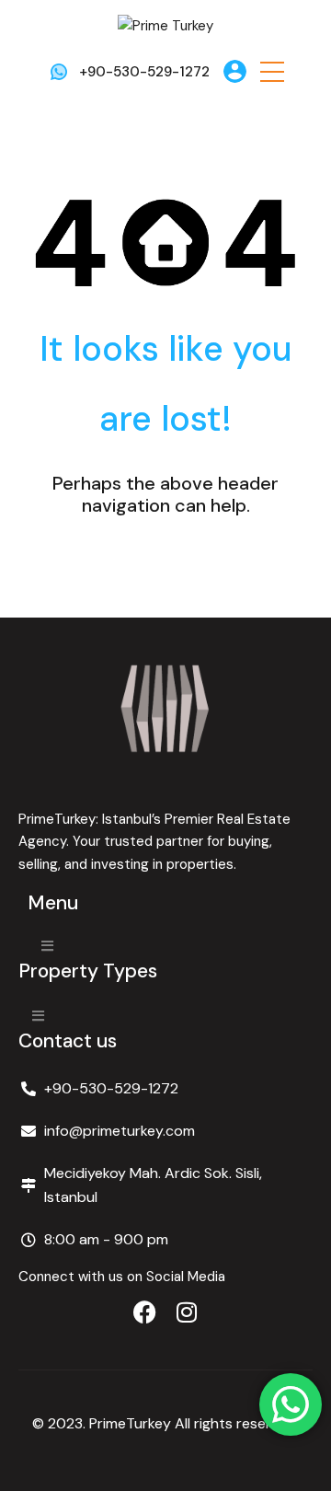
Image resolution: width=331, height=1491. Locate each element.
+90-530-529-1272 (144, 72)
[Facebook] (144, 1311)
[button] (272, 71)
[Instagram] (187, 1311)
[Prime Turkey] (165, 25)
